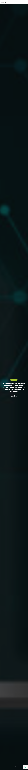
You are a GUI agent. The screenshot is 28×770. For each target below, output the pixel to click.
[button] (26, 2)
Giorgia (14, 395)
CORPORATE (14, 379)
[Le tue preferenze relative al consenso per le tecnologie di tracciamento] (25, 767)
